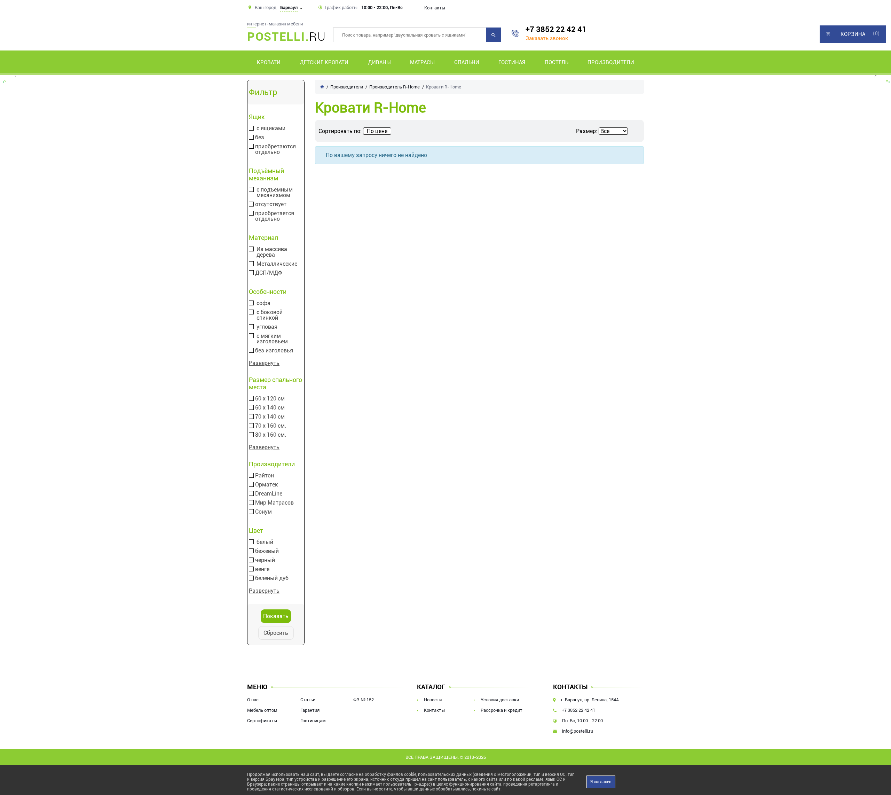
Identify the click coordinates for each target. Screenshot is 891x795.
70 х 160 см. (270, 426)
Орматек (266, 485)
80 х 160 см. (270, 435)
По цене (377, 131)
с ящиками (271, 128)
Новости (433, 699)
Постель (556, 62)
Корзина (853, 34)
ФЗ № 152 (363, 699)
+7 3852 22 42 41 (556, 29)
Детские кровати (324, 62)
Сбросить (275, 633)
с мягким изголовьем (272, 338)
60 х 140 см (270, 408)
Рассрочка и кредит (501, 710)
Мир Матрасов (274, 503)
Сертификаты (262, 720)
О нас (253, 699)
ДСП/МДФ (268, 273)
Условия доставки (500, 699)
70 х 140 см (270, 417)
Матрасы (422, 62)
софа (263, 303)
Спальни (466, 62)
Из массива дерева (272, 252)
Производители (611, 62)
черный (265, 560)
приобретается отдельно (274, 216)
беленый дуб (272, 578)
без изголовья (274, 350)
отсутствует (270, 204)
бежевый (267, 551)
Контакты (434, 7)
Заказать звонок (547, 38)
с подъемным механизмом (275, 192)
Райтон (264, 475)
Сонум (263, 512)
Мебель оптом (262, 710)
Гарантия (310, 710)
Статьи (307, 699)
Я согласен (601, 781)
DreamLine (268, 494)
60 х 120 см (270, 399)
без (259, 137)
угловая (267, 327)
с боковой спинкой (270, 315)
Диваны (379, 62)
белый (265, 542)
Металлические (277, 264)
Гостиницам (313, 720)
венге (262, 569)
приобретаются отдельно (275, 149)
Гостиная (511, 62)
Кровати (269, 62)
